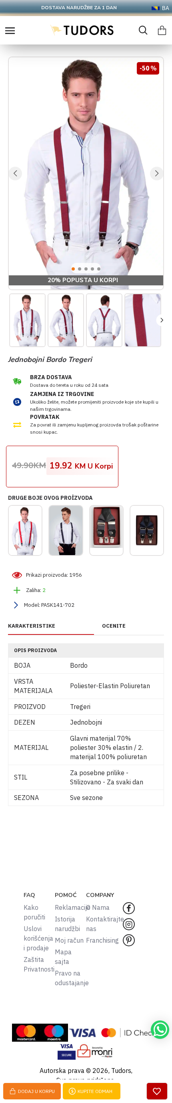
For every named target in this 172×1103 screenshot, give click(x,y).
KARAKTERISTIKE (31, 626)
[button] (15, 173)
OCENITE (114, 626)
